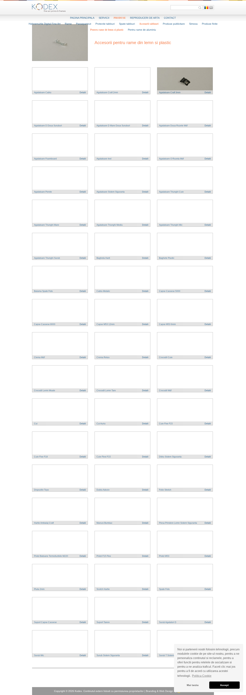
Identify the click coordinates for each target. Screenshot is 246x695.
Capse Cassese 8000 (44, 324)
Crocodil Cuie (166, 357)
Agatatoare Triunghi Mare (46, 225)
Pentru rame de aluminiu (142, 29)
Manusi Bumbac (104, 523)
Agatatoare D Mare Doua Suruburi (113, 125)
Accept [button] (224, 685)
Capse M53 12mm (106, 324)
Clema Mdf (39, 357)
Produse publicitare (174, 23)
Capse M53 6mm (167, 324)
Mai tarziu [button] (193, 685)
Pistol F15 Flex (104, 556)
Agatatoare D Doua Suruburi (48, 125)
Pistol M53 (164, 556)
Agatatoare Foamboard (45, 158)
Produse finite (210, 23)
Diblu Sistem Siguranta (170, 456)
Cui (35, 423)
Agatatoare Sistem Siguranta (111, 192)
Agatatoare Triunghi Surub (47, 258)
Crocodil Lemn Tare (106, 390)
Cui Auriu (101, 423)
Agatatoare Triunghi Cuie (171, 192)
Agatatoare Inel (104, 158)
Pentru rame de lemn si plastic (107, 29)
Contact (170, 17)
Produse (120, 18)
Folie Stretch (165, 490)
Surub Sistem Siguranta (108, 655)
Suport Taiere (103, 622)
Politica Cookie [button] (201, 675)
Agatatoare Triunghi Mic (170, 225)
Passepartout (83, 23)
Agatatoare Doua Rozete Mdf (173, 125)
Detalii (83, 92)
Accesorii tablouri (148, 23)
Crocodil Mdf (165, 390)
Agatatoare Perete (43, 192)
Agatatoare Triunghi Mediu (110, 225)
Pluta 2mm (39, 589)
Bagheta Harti (103, 258)
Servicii (104, 17)
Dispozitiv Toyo (41, 490)
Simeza (193, 23)
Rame (68, 23)
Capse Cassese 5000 (169, 291)
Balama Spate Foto (43, 291)
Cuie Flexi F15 (104, 456)
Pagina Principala (82, 17)
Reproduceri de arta (145, 17)
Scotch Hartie (103, 589)
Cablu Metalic (103, 291)
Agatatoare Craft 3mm (169, 92)
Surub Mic (39, 655)
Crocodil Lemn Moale (44, 390)
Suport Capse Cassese (45, 622)
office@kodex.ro (147, 680)
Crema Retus (103, 357)
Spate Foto (164, 589)
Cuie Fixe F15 (166, 423)
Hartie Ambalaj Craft (44, 523)
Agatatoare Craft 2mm (107, 92)
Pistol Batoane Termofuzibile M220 (51, 556)
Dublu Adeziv (103, 490)
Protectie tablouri (105, 23)
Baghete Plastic (166, 258)
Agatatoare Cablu (42, 92)
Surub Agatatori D (167, 622)
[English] (211, 7)
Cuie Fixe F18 (41, 456)
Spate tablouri (127, 23)
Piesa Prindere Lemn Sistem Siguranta (178, 523)
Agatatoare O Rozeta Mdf (171, 158)
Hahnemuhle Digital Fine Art (45, 23)
